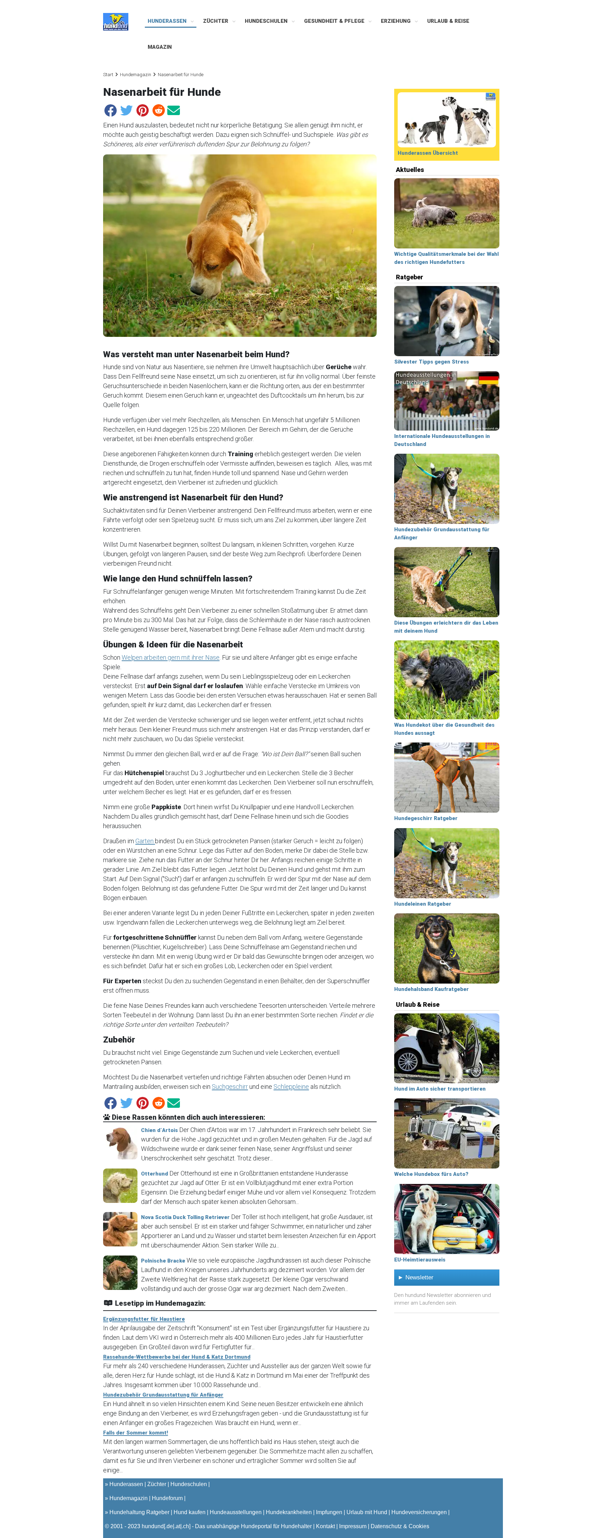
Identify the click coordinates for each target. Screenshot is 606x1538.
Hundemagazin (135, 74)
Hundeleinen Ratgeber (422, 904)
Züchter (216, 21)
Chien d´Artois (159, 1130)
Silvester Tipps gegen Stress (431, 362)
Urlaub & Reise (448, 21)
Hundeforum (167, 1498)
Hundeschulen (267, 21)
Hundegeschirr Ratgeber (426, 818)
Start (108, 74)
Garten (145, 841)
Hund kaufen (190, 1512)
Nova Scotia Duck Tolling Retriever (185, 1217)
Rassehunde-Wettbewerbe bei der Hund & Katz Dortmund (176, 1357)
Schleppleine (291, 1086)
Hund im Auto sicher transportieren (440, 1089)
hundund (153, 1526)
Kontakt (325, 1526)
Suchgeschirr (230, 1086)
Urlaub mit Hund (366, 1512)
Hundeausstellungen (236, 1512)
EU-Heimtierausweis (419, 1260)
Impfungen (329, 1512)
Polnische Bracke (163, 1261)
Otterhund (154, 1174)
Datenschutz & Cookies (400, 1526)
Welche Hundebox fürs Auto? (431, 1174)
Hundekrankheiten (289, 1512)
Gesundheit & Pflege (335, 21)
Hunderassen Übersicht (428, 153)
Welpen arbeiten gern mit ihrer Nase (171, 657)
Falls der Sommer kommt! (135, 1433)
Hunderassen (168, 21)
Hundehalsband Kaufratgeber (431, 989)
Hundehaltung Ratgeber (139, 1512)
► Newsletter (415, 1277)
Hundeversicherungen (419, 1512)
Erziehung (396, 21)
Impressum (352, 1526)
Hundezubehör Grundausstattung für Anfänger (163, 1395)
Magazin (160, 47)
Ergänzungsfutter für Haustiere (144, 1319)
